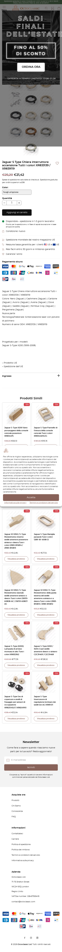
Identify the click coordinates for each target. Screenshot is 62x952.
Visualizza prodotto (16, 559)
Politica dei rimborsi (21, 850)
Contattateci (17, 833)
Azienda (16, 872)
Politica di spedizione (21, 844)
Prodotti (15, 800)
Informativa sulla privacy (15, 502)
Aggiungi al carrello (16, 212)
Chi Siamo (16, 806)
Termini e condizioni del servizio (43, 502)
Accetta (31, 497)
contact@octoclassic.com (23, 902)
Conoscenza (17, 811)
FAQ (14, 817)
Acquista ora (18, 795)
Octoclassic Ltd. (25, 944)
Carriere (15, 839)
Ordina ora (31, 67)
